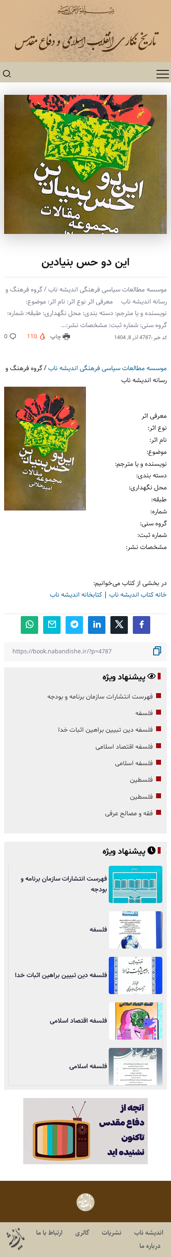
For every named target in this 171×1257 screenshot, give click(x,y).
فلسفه (144, 713)
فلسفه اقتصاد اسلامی (124, 746)
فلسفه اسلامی (134, 763)
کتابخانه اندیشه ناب (76, 595)
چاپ (56, 336)
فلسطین (141, 780)
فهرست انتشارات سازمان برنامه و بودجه (100, 696)
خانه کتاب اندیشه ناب (138, 595)
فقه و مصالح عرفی (129, 813)
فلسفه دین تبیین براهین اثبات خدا (105, 729)
